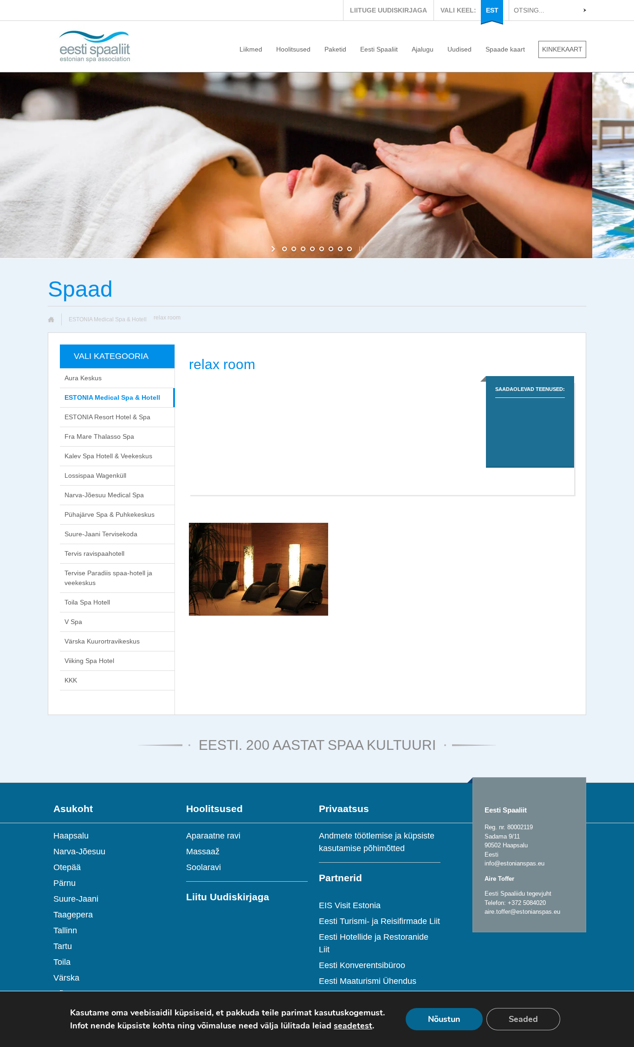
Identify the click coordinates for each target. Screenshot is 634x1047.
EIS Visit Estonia (350, 905)
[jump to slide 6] (331, 249)
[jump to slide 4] (312, 249)
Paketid (335, 49)
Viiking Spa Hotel (89, 660)
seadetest (353, 1025)
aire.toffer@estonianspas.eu (522, 911)
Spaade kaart (505, 49)
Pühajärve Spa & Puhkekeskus (110, 514)
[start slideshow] (274, 249)
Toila (62, 962)
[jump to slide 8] (349, 249)
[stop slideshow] (360, 249)
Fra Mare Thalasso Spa (99, 436)
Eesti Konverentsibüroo (362, 965)
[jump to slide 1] (284, 249)
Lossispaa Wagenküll (95, 475)
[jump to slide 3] (303, 249)
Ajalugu (422, 49)
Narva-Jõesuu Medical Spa (104, 495)
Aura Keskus (83, 378)
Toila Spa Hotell (87, 602)
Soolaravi (203, 867)
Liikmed (250, 49)
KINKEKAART (562, 49)
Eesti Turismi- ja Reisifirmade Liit (379, 921)
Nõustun (444, 1019)
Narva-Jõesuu (79, 851)
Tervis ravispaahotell (94, 553)
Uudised (459, 49)
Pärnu (64, 883)
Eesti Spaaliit (379, 49)
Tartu (62, 946)
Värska (66, 977)
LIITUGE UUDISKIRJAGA (388, 10)
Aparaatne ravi (213, 835)
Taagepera (73, 914)
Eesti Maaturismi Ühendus (367, 981)
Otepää (67, 867)
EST (492, 10)
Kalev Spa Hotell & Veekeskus (108, 456)
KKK (71, 680)
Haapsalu (71, 835)
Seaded (523, 1019)
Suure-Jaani (75, 899)
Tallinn (65, 930)
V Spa (73, 621)
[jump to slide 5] (321, 249)
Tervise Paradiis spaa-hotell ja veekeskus (108, 577)
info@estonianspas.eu (514, 863)
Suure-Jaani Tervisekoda (101, 534)
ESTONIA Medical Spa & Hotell (108, 319)
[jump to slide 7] (340, 249)
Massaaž (203, 851)
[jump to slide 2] (293, 249)
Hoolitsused (293, 49)
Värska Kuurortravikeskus (102, 641)
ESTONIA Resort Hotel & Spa (107, 417)
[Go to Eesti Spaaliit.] (54, 319)
